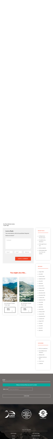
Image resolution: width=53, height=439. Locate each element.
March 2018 (41, 309)
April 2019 (41, 283)
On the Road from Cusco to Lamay (10, 296)
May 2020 (41, 274)
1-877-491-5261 (35, 433)
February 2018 (41, 311)
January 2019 (41, 290)
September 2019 (42, 278)
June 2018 (41, 302)
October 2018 (41, 297)
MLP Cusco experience (43, 348)
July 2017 (41, 323)
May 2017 (41, 328)
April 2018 (41, 306)
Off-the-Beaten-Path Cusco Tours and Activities (43, 252)
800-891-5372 (36, 438)
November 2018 (42, 295)
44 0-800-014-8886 (36, 435)
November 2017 (42, 316)
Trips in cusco (41, 361)
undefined (41, 363)
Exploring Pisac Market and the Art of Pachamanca (27, 295)
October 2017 (41, 318)
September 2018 (42, 299)
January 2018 (41, 314)
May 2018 (41, 304)
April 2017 (41, 330)
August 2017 (41, 321)
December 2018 (42, 292)
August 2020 (41, 271)
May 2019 (41, 281)
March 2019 (41, 285)
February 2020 (41, 276)
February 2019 (41, 288)
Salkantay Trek (41, 354)
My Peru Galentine (42, 248)
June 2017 (41, 325)
